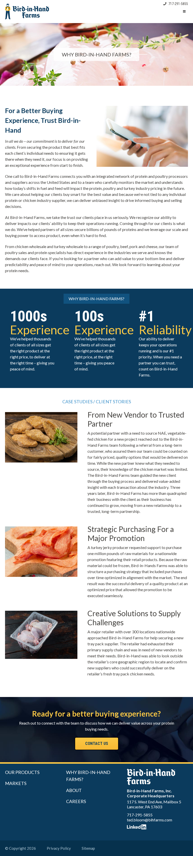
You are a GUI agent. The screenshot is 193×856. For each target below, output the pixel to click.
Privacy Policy (59, 848)
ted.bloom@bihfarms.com (149, 819)
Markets (15, 783)
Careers (76, 801)
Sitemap (88, 848)
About (74, 790)
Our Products (22, 772)
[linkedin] (157, 826)
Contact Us (96, 743)
